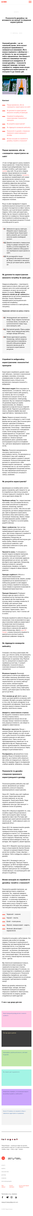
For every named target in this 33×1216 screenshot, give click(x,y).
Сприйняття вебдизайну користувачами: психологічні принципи (17, 118)
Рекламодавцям (7, 1181)
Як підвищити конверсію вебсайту (18, 127)
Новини (4, 1178)
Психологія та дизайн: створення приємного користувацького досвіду (18, 133)
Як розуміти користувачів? (16, 124)
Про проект (3, 1186)
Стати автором (11, 1186)
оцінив (4, 171)
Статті (3, 1165)
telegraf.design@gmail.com (2, 1202)
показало (25, 175)
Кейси (3, 1168)
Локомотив (5, 1171)
